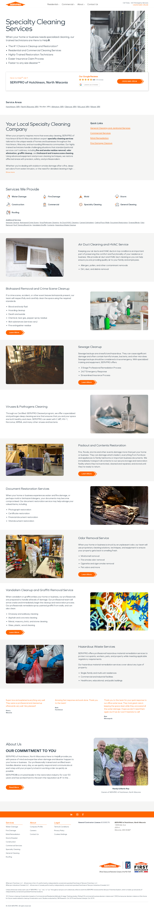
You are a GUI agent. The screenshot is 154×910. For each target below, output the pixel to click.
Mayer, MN (95, 107)
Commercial (67, 4)
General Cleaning (12, 853)
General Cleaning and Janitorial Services (110, 128)
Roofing (9, 857)
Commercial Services (100, 133)
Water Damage (12, 827)
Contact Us (92, 4)
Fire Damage (11, 830)
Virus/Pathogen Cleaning (49, 223)
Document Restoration (119, 223)
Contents (50, 225)
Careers (33, 830)
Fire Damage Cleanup (101, 143)
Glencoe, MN (70, 107)
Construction (11, 842)
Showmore (10, 172)
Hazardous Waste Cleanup (65, 225)
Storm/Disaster (12, 838)
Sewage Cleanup (12, 223)
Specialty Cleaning (13, 849)
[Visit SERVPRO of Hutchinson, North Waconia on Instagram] (77, 814)
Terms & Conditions (61, 827)
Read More (14, 787)
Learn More (14, 332)
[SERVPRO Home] (15, 4)
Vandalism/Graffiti (39, 225)
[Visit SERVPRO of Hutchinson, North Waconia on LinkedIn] (71, 814)
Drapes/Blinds (134, 223)
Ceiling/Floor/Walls (102, 223)
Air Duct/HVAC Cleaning (69, 223)
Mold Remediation (99, 138)
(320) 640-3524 (140, 5)
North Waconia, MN (29, 107)
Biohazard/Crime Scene (29, 223)
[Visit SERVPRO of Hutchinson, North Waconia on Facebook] (82, 814)
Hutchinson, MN (12, 107)
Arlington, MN (57, 107)
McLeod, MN (83, 107)
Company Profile (36, 827)
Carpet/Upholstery (86, 223)
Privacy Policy (59, 830)
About (80, 4)
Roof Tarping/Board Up (22, 225)
